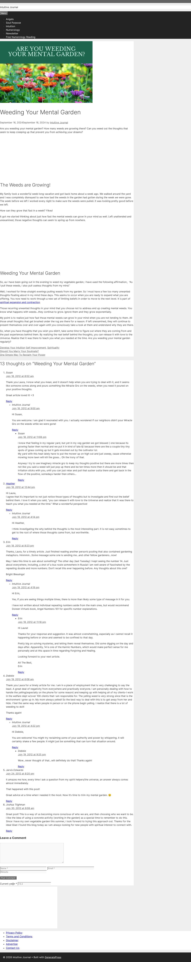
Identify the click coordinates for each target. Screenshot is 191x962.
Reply (9, 401)
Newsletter (12, 33)
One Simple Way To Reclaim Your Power (22, 354)
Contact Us (12, 947)
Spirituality (53, 347)
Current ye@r (8, 883)
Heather (10, 483)
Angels (10, 19)
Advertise (12, 944)
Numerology (13, 29)
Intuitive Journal (9, 7)
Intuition (10, 26)
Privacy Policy (14, 932)
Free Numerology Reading (20, 37)
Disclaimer (12, 940)
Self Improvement (36, 347)
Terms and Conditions (19, 936)
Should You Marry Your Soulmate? (19, 351)
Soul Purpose (13, 22)
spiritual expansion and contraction (20, 302)
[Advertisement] (67, 157)
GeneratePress (53, 957)
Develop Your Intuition (12, 347)
